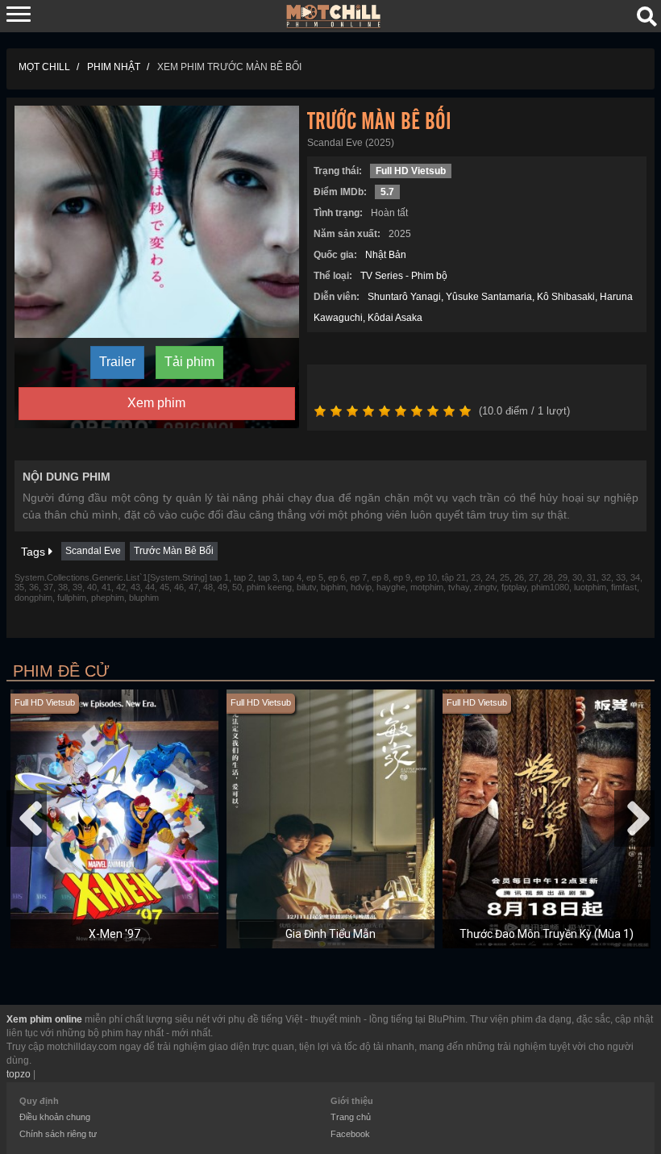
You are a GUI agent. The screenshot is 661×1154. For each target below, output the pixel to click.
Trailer (117, 362)
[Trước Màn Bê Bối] (157, 266)
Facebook (350, 1134)
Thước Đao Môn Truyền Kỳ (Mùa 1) (546, 933)
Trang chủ (350, 1117)
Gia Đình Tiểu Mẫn (330, 933)
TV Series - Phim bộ (403, 275)
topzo (18, 1074)
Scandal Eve (93, 550)
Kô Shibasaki (566, 296)
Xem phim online (44, 1019)
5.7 (387, 192)
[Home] (333, 15)
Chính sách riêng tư (58, 1134)
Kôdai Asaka (395, 317)
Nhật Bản (385, 254)
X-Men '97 (114, 933)
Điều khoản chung (54, 1117)
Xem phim (156, 403)
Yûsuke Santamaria (489, 296)
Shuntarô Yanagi (404, 296)
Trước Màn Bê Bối (174, 550)
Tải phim (189, 362)
